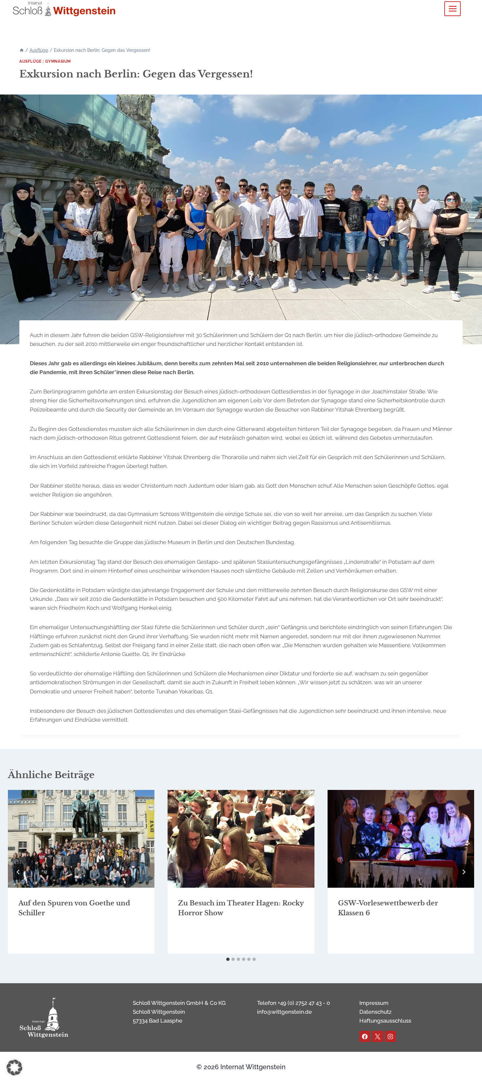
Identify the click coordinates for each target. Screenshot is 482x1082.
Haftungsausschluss (385, 1020)
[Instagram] (390, 1036)
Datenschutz (375, 1011)
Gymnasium (58, 61)
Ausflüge (30, 61)
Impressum (374, 1003)
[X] (377, 1036)
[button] (14, 1067)
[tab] (228, 959)
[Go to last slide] (18, 872)
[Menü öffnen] (452, 8)
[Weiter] (463, 872)
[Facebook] (365, 1036)
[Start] (21, 50)
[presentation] (81, 839)
